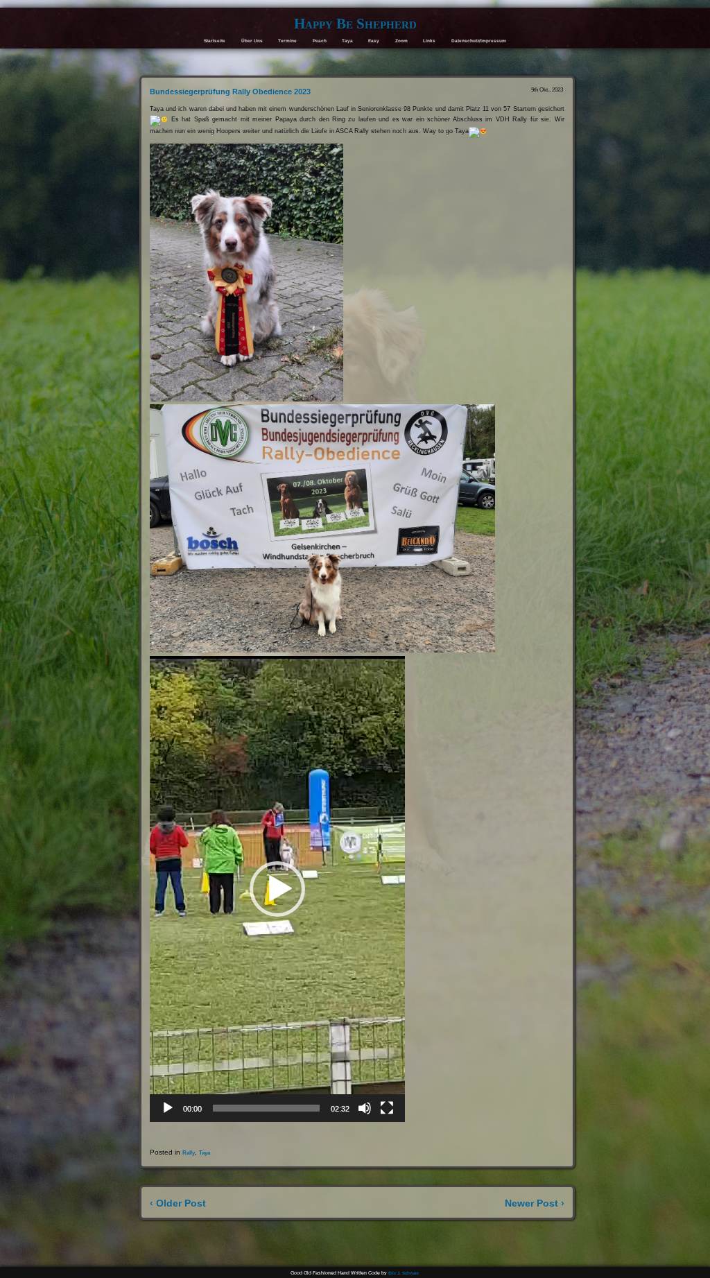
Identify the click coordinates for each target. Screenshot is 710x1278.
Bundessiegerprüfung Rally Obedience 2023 (230, 91)
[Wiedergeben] (168, 1108)
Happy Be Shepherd (355, 23)
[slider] (266, 1108)
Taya (347, 40)
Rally (188, 1152)
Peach (320, 40)
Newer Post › (534, 1203)
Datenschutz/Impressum (478, 40)
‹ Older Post (178, 1203)
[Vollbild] (387, 1108)
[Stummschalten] (365, 1108)
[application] (277, 889)
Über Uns (252, 40)
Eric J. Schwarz (403, 1272)
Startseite (214, 40)
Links (429, 40)
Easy (373, 40)
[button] (277, 889)
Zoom (401, 40)
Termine (287, 40)
